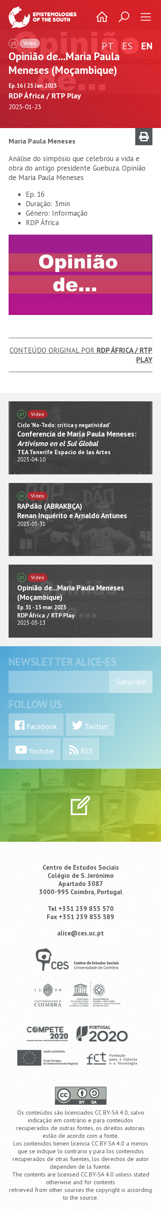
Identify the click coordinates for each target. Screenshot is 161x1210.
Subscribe (130, 682)
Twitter (95, 726)
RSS (86, 751)
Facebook (40, 726)
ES (127, 46)
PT (108, 46)
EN (146, 46)
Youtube (40, 751)
